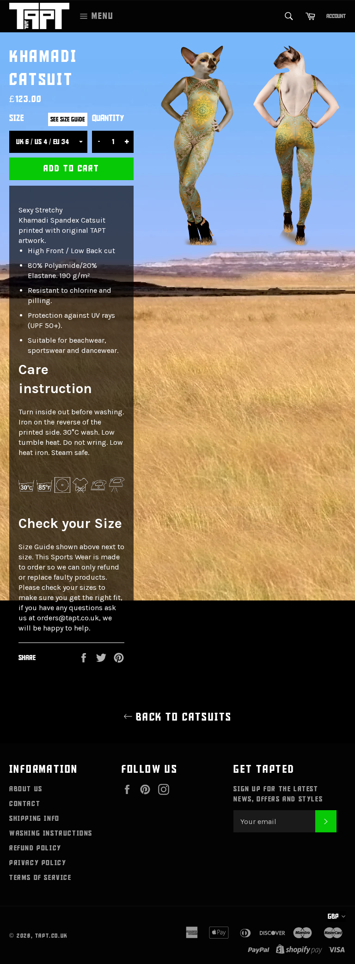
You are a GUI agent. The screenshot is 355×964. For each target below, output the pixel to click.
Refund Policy (35, 848)
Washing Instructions (50, 833)
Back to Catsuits (182, 717)
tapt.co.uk (51, 936)
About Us (26, 789)
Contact (24, 804)
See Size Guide (67, 119)
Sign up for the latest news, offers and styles (278, 794)
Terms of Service (40, 878)
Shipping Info (34, 818)
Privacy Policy (37, 863)
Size (16, 118)
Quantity (108, 118)
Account (336, 16)
